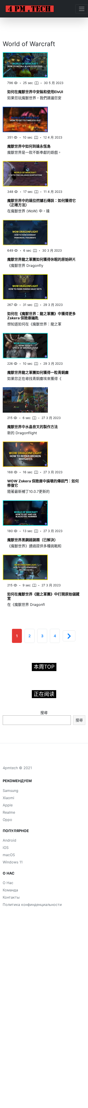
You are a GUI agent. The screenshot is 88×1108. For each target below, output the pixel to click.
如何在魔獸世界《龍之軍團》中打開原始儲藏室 (43, 596)
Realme (9, 812)
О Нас (8, 882)
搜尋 (44, 712)
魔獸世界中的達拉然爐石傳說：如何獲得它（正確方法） (41, 202)
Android (9, 840)
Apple (8, 805)
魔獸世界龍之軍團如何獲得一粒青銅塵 (38, 372)
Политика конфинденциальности (32, 904)
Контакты (11, 897)
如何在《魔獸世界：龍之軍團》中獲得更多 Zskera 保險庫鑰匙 (41, 315)
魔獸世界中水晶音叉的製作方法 (32, 426)
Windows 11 (13, 862)
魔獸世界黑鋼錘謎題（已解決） (32, 540)
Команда (10, 890)
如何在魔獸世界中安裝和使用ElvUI (35, 91)
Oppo (7, 819)
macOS (9, 855)
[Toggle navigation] (81, 8)
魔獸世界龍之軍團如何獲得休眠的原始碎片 (41, 259)
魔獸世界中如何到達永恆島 (29, 146)
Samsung (10, 790)
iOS (6, 847)
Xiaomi (8, 798)
